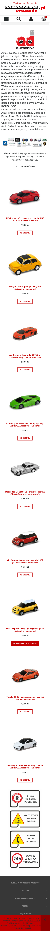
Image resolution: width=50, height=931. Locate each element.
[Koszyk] (43, 19)
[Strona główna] (25, 9)
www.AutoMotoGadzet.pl (25, 160)
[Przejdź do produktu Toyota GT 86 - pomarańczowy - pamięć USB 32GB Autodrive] (25, 675)
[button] (6, 19)
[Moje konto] (31, 19)
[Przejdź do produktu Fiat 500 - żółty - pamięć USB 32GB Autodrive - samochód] (25, 265)
